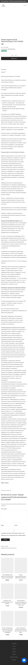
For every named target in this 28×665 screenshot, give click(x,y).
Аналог (3, 482)
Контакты (14, 659)
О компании (14, 643)
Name (3, 525)
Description (3, 69)
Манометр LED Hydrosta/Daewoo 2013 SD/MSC (7, 602)
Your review (4, 509)
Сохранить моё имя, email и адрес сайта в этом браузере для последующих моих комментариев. (13, 534)
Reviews (3, 72)
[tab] (14, 69)
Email (16, 525)
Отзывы (14, 651)
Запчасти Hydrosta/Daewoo (10, 548)
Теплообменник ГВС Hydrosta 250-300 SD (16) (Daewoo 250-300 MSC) (7, 576)
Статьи (14, 646)
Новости (14, 648)
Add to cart (14, 58)
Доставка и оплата (14, 657)
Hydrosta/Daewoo (11, 49)
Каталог (14, 654)
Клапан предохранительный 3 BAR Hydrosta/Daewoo (20, 576)
